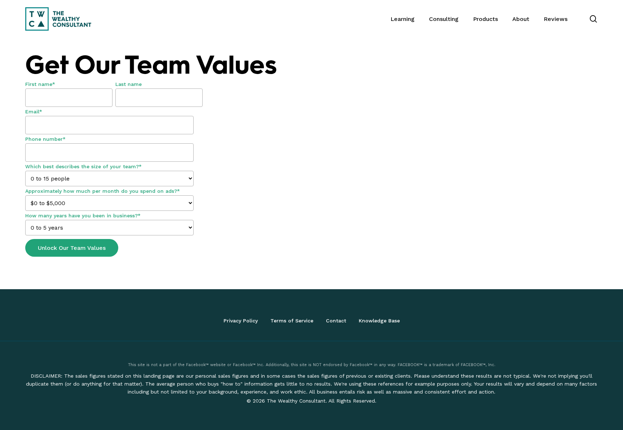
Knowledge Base (379, 320)
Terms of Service (291, 320)
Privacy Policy (241, 320)
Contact (336, 320)
